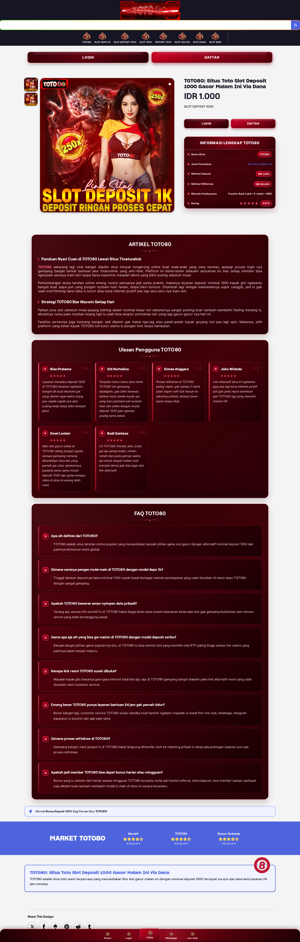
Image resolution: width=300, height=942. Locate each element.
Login (88, 57)
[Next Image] (171, 145)
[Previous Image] (43, 145)
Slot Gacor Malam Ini (260, 164)
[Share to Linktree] (55, 926)
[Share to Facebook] (44, 926)
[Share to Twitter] (32, 926)
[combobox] (145, 25)
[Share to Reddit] (78, 926)
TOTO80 (45, 267)
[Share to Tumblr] (89, 926)
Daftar (211, 57)
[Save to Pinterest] (67, 926)
